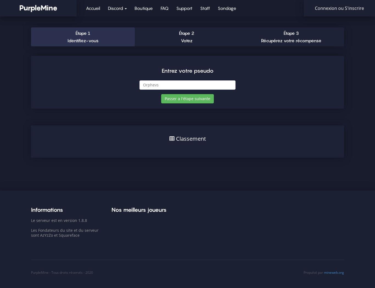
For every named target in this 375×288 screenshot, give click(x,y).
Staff (205, 8)
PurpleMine (38, 8)
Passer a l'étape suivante (187, 98)
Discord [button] (116, 8)
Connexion (326, 8)
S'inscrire (354, 8)
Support (184, 8)
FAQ (165, 8)
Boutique (144, 8)
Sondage (227, 8)
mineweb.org (334, 272)
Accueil (93, 8)
